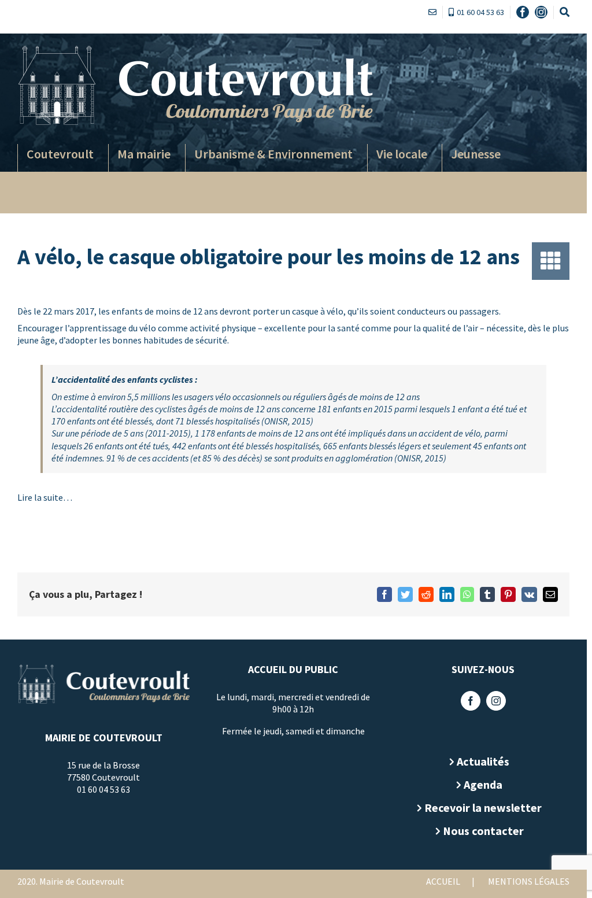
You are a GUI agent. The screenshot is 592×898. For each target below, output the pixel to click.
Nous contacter (483, 830)
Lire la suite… (44, 497)
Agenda (483, 784)
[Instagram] (496, 701)
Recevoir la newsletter (483, 807)
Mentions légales (528, 881)
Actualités (483, 761)
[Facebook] (470, 701)
